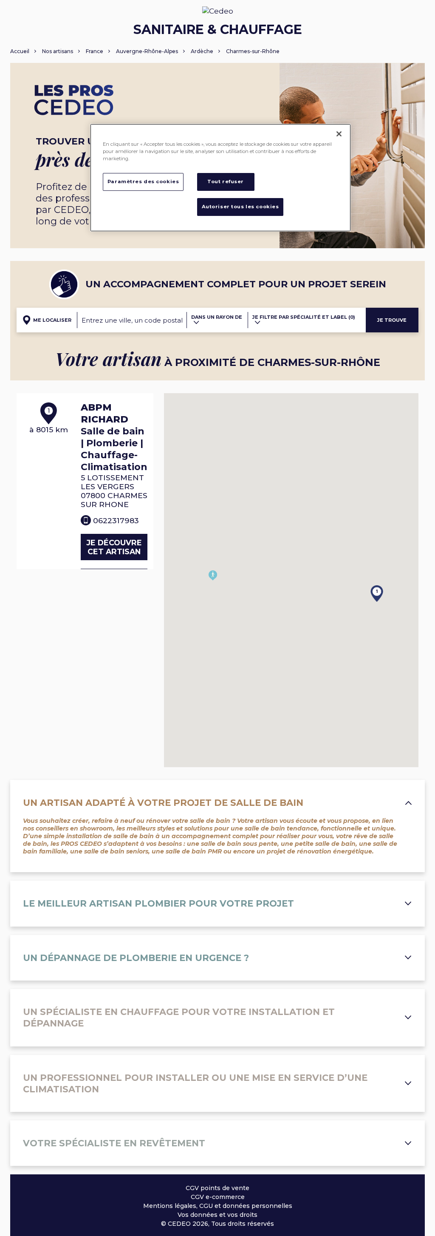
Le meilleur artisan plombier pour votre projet (158, 903)
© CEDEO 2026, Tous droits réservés (217, 1223)
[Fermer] (339, 134)
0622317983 (116, 520)
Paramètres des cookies (143, 181)
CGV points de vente (217, 1188)
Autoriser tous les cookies (240, 207)
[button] (370, 580)
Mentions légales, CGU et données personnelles (217, 1206)
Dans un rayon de (216, 317)
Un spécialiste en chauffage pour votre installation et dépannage (179, 1017)
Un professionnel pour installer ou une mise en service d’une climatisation (195, 1083)
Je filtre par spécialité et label (303, 317)
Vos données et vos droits (217, 1215)
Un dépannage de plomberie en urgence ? (136, 958)
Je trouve (392, 320)
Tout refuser (225, 181)
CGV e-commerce (218, 1197)
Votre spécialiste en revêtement (114, 1143)
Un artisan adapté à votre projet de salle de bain (163, 802)
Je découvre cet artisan (114, 547)
